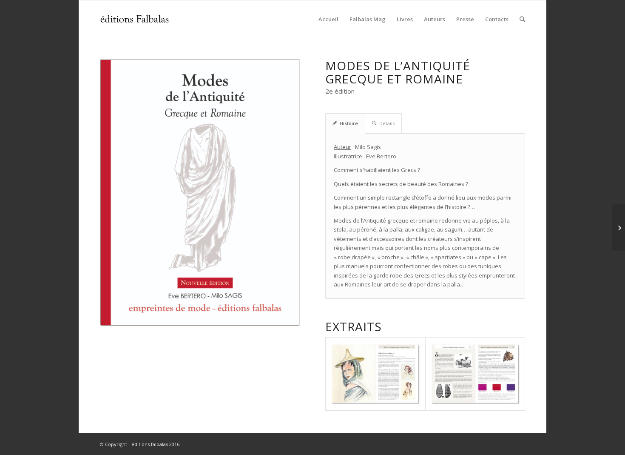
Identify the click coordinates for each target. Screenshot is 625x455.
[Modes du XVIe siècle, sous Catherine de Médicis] (618, 227)
